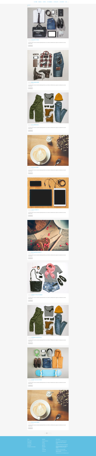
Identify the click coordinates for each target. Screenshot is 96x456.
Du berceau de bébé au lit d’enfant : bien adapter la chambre (61, 451)
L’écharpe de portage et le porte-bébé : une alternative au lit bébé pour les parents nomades (62, 447)
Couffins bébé (29, 442)
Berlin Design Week (35, 82)
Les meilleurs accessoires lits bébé (60, 449)
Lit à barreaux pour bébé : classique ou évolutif (61, 443)
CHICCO (43, 448)
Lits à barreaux (29, 443)
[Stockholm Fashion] (48, 22)
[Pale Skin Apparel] (48, 150)
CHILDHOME (44, 449)
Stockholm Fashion (35, 39)
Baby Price (43, 445)
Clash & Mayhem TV (35, 209)
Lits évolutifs (29, 445)
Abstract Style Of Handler (36, 294)
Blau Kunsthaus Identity (36, 252)
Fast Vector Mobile (35, 422)
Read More (30, 45)
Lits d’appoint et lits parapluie (31, 446)
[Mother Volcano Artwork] (48, 362)
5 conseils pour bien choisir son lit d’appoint (62, 444)
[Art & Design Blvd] (48, 107)
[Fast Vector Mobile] (48, 405)
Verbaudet (43, 443)
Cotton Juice (44, 451)
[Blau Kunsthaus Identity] (48, 235)
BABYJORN (43, 446)
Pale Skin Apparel (35, 167)
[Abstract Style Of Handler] (48, 277)
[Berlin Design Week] (48, 65)
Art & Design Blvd (35, 124)
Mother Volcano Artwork (36, 379)
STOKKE (43, 442)
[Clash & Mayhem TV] (48, 192)
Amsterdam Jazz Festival (36, 337)
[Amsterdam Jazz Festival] (48, 320)
